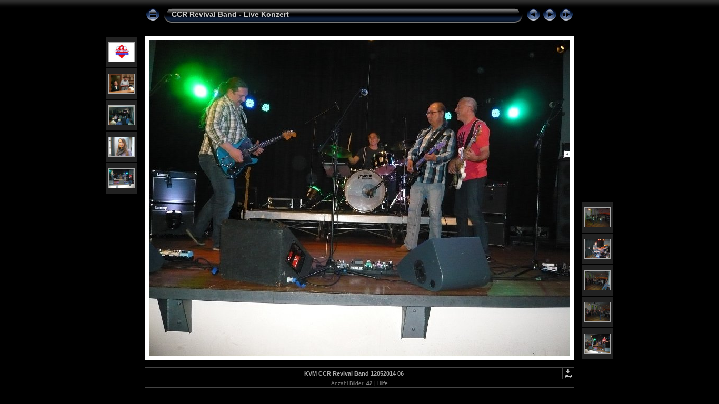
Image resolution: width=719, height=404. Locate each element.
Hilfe (382, 383)
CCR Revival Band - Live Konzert (230, 14)
